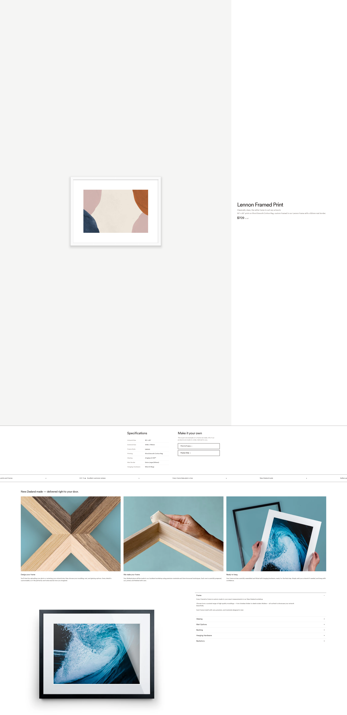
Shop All (24, 5)
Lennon (147, 461)
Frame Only (185, 465)
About (310, 5)
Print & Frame (186, 458)
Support (319, 5)
